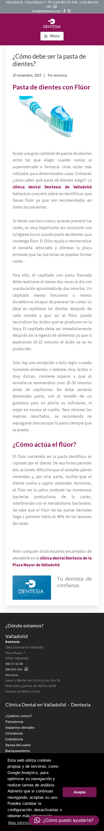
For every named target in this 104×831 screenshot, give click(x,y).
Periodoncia (14, 721)
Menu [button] (55, 36)
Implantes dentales (20, 727)
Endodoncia (14, 739)
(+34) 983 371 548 (65, 2)
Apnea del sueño (18, 745)
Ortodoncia (14, 733)
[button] (64, 820)
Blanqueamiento (17, 751)
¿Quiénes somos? (18, 716)
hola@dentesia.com (46, 11)
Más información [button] (23, 823)
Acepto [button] (80, 792)
